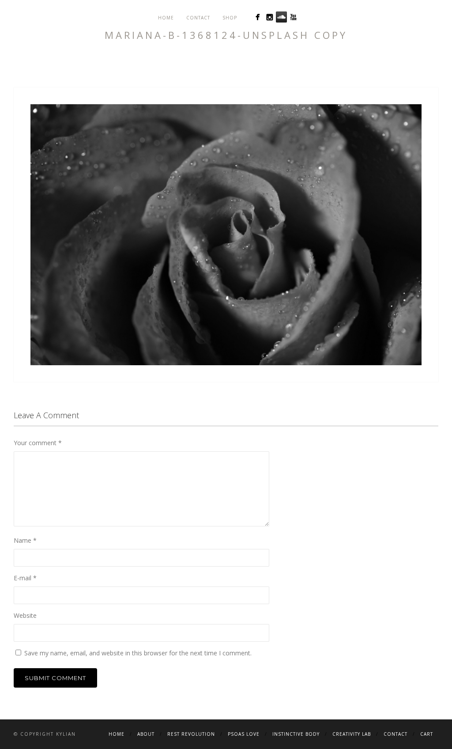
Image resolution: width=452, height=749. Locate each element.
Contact (198, 18)
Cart (426, 734)
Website (25, 615)
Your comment (38, 443)
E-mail (25, 578)
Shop (229, 18)
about (145, 734)
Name (25, 540)
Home (166, 18)
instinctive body (296, 734)
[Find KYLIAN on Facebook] (257, 17)
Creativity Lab (351, 734)
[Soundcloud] (281, 17)
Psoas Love (244, 734)
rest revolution (191, 734)
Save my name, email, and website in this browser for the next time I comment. (138, 653)
